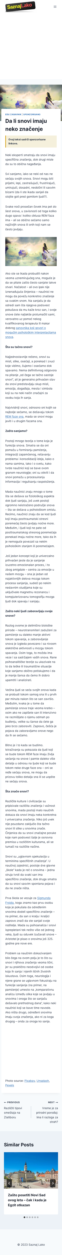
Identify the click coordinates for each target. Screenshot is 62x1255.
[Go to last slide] (9, 1183)
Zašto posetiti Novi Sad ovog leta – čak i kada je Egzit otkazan (27, 1200)
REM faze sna (14, 416)
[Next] (52, 1183)
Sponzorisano (32, 114)
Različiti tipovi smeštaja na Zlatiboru (13, 1110)
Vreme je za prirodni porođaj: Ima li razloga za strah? (47, 1112)
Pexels (9, 1085)
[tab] (24, 1217)
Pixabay (29, 1080)
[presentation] (31, 1170)
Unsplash (43, 1080)
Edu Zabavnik (13, 114)
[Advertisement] (31, 46)
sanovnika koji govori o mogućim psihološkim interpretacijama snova (30, 332)
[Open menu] (55, 6)
